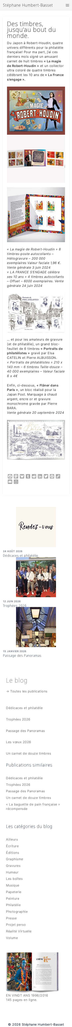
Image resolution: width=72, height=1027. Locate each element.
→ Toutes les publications (26, 691)
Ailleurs (12, 839)
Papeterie (13, 892)
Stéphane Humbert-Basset (28, 5)
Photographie (17, 912)
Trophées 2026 (15, 605)
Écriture (12, 846)
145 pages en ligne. (21, 1000)
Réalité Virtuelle (19, 931)
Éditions (12, 853)
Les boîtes (14, 879)
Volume (12, 938)
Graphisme (14, 859)
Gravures (13, 866)
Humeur (12, 872)
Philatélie (13, 905)
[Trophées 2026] (36, 577)
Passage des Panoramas (22, 655)
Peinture (12, 898)
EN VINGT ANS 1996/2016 (27, 995)
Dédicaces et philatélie (20, 555)
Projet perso (16, 925)
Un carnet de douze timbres (28, 753)
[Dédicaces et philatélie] (36, 527)
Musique (12, 885)
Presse (11, 918)
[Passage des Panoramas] (36, 627)
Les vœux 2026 (18, 742)
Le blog (17, 680)
